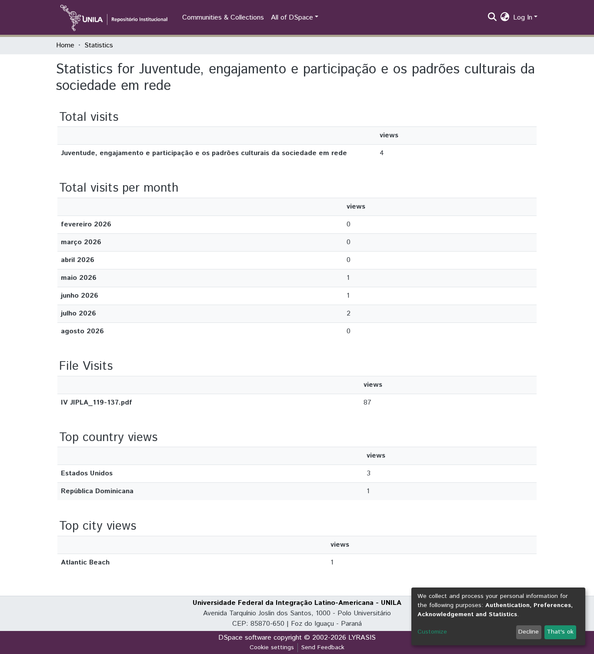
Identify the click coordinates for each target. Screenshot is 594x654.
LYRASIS (362, 638)
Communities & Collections (223, 18)
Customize (432, 631)
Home (65, 45)
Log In (522, 18)
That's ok (560, 631)
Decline (528, 631)
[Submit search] (492, 18)
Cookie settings (272, 647)
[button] (505, 18)
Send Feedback (322, 647)
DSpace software (244, 638)
